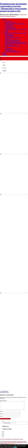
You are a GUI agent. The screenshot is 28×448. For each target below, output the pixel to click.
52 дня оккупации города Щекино (12, 37)
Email (1, 413)
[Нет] (16, 447)
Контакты (5, 55)
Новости (4, 52)
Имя (1, 411)
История (4, 54)
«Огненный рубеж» (4, 392)
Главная (4, 18)
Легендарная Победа (9, 35)
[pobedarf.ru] (15, 434)
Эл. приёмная (8, 48)
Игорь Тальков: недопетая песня (12, 41)
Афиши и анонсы (9, 49)
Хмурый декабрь (9, 44)
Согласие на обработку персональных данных (11, 439)
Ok (15, 447)
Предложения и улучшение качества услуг (14, 23)
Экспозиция (5, 31)
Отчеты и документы (10, 27)
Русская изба (8, 38)
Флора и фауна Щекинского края (12, 39)
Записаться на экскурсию (10, 50)
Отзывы (7, 30)
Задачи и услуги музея (10, 22)
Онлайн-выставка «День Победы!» (13, 51)
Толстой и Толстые (9, 36)
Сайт (1, 416)
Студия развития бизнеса (13, 443)
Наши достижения (9, 25)
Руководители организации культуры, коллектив (16, 29)
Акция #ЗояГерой (4, 391)
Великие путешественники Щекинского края (15, 42)
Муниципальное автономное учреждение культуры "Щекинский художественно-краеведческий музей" (13, 442)
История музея (8, 21)
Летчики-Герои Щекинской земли (12, 45)
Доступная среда (9, 24)
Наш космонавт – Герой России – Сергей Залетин (16, 43)
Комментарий (3, 400)
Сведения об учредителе (10, 28)
